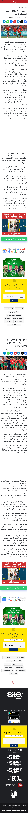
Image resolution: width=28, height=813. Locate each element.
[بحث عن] (3, 2)
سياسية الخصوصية (16, 810)
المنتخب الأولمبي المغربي (13, 315)
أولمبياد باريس (8, 309)
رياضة (20, 7)
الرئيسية (24, 7)
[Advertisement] (14, 135)
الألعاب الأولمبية (13, 312)
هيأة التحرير (23, 810)
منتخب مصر (8, 322)
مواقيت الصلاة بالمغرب (6, 810)
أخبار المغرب (19, 309)
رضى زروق (23, 17)
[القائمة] (25, 2)
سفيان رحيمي (18, 322)
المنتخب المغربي (17, 318)
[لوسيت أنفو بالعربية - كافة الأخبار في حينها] (14, 1)
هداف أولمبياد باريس (13, 325)
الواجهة (7, 318)
